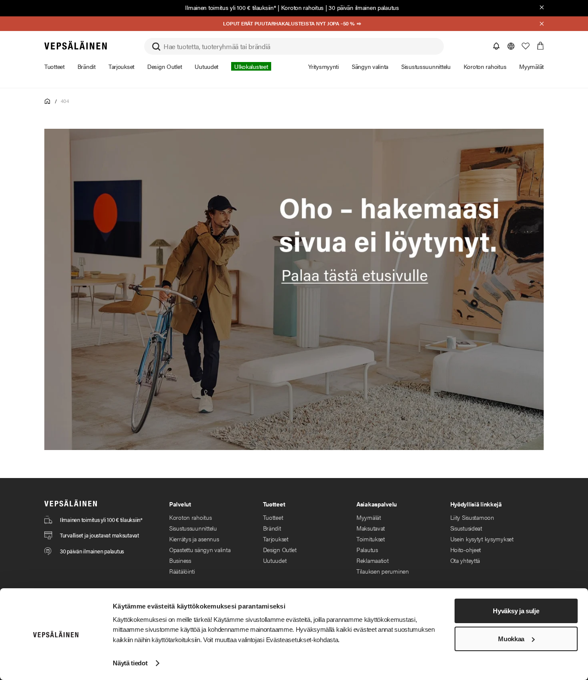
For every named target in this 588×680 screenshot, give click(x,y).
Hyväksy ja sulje (516, 611)
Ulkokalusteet (251, 66)
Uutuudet (275, 560)
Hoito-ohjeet (465, 549)
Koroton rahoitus (302, 7)
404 (64, 101)
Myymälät (368, 517)
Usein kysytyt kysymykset (482, 538)
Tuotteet (273, 517)
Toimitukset (370, 538)
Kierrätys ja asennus (194, 538)
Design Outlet (280, 549)
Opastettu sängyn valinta (199, 549)
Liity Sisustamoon (472, 517)
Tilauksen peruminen (382, 571)
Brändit (272, 528)
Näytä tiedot (130, 663)
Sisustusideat (466, 528)
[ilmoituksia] (496, 46)
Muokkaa (511, 639)
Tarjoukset (275, 538)
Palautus (367, 549)
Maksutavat (370, 528)
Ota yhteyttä (465, 560)
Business (180, 560)
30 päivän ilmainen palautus (363, 7)
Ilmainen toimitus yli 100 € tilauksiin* (230, 7)
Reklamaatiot (372, 560)
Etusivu (47, 101)
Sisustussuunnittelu (193, 528)
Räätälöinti (182, 571)
